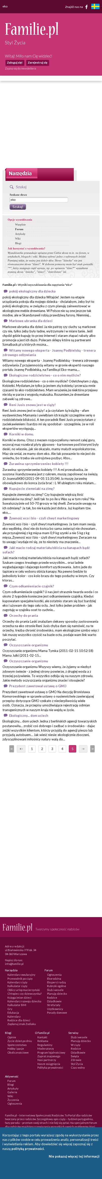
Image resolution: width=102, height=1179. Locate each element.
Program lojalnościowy (51, 1052)
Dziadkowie (54, 1001)
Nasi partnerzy (46, 1059)
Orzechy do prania (23, 615)
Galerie (12, 1092)
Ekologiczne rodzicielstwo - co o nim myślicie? (45, 375)
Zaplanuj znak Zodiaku (21, 1023)
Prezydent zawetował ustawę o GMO (37, 686)
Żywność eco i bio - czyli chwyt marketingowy (44, 518)
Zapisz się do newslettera (20, 68)
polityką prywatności (27, 1149)
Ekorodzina (54, 978)
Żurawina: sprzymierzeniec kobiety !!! (38, 464)
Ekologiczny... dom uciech (28, 716)
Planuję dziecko (57, 993)
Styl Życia (77, 1063)
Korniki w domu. (21, 434)
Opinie (11, 1037)
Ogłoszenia (54, 974)
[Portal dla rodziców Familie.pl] (31, 37)
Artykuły (20, 233)
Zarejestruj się (37, 62)
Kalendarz (14, 1016)
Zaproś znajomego (48, 1056)
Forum (19, 229)
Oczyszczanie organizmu (28, 645)
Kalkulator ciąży (17, 986)
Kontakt (42, 1037)
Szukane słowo (18, 194)
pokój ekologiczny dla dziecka (32, 291)
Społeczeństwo (16, 1044)
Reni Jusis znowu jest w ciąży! (32, 405)
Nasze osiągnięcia (48, 1063)
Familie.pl (8, 285)
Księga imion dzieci (19, 997)
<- (21, 749)
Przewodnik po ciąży (20, 978)
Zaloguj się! (15, 62)
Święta (75, 1056)
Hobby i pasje (15, 1048)
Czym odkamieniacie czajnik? (31, 586)
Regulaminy (44, 1044)
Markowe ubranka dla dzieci (30, 321)
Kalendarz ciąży (17, 982)
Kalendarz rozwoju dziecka (24, 1001)
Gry (9, 1008)
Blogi (18, 243)
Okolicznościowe (18, 1052)
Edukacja (13, 1012)
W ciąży (75, 1044)
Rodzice (52, 997)
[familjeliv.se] (95, 7)
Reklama (42, 1040)
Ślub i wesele (55, 989)
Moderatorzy (45, 1048)
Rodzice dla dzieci (18, 1020)
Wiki (18, 238)
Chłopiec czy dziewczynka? (24, 993)
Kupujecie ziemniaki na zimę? (31, 489)
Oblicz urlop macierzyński (23, 989)
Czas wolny (78, 1067)
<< (11, 749)
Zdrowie (76, 1059)
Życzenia (13, 1099)
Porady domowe (57, 1012)
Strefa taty (53, 1005)
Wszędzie (20, 224)
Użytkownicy (55, 1008)
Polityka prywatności (50, 1067)
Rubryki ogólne (56, 986)
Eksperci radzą (56, 982)
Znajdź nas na (74, 6)
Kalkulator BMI (16, 1005)
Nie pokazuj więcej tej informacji (74, 1156)
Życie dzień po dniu (19, 1040)
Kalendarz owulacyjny (21, 974)
